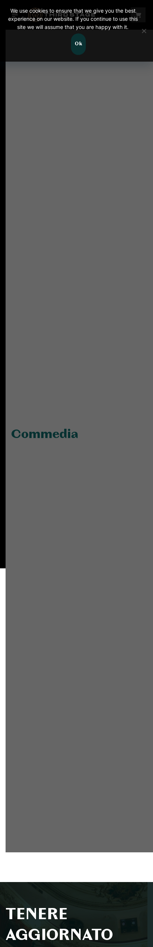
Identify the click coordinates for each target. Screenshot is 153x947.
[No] (143, 31)
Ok (78, 44)
